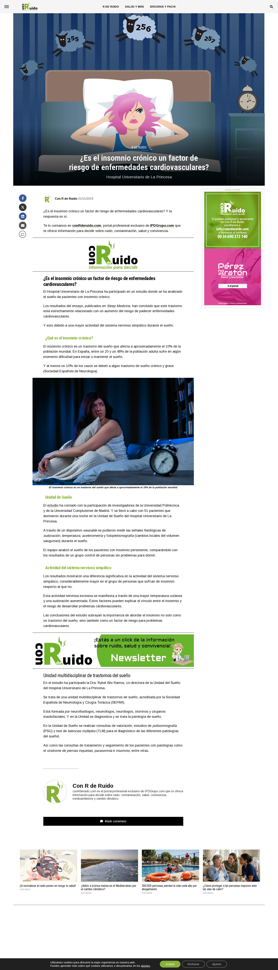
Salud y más (134, 6)
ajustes (145, 965)
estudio (52, 505)
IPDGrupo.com (162, 225)
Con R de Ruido (66, 198)
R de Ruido (111, 6)
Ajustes (216, 964)
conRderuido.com (86, 225)
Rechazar (193, 964)
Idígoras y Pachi (162, 6)
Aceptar (170, 964)
